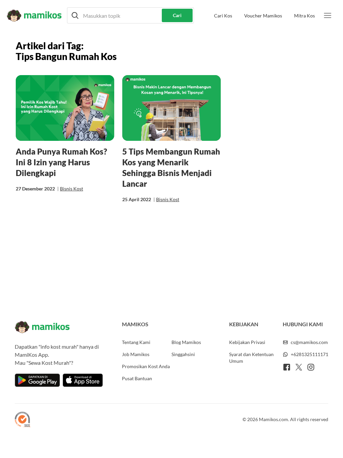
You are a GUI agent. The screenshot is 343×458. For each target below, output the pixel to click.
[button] (130, 15)
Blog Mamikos (186, 342)
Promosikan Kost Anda (146, 366)
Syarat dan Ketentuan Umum (251, 357)
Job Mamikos (135, 354)
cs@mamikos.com (309, 342)
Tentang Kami (136, 342)
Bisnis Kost (71, 188)
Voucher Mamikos (263, 15)
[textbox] (130, 15)
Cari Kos (223, 15)
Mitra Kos (304, 15)
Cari (177, 15)
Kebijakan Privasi (247, 342)
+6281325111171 (309, 354)
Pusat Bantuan (137, 378)
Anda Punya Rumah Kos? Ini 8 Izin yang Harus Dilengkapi (61, 162)
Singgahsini (183, 354)
